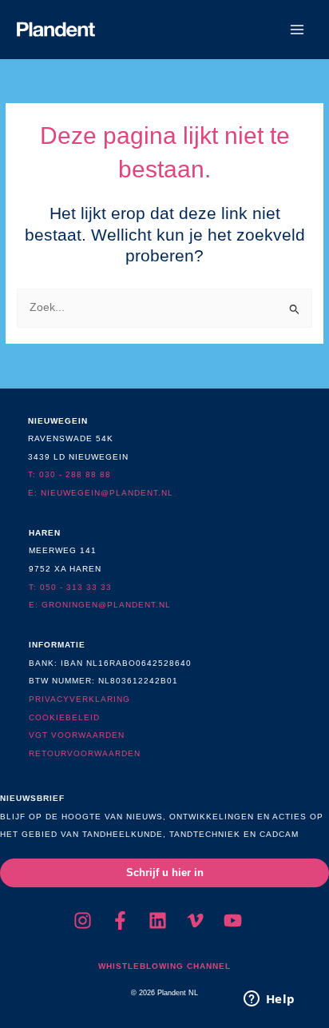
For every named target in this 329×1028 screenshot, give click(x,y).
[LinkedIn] (158, 920)
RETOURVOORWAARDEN (85, 753)
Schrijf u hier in (165, 873)
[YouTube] (233, 920)
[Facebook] (120, 920)
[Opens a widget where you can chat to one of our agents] (269, 1000)
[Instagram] (82, 920)
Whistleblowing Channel (164, 966)
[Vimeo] (195, 920)
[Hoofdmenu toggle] (297, 30)
